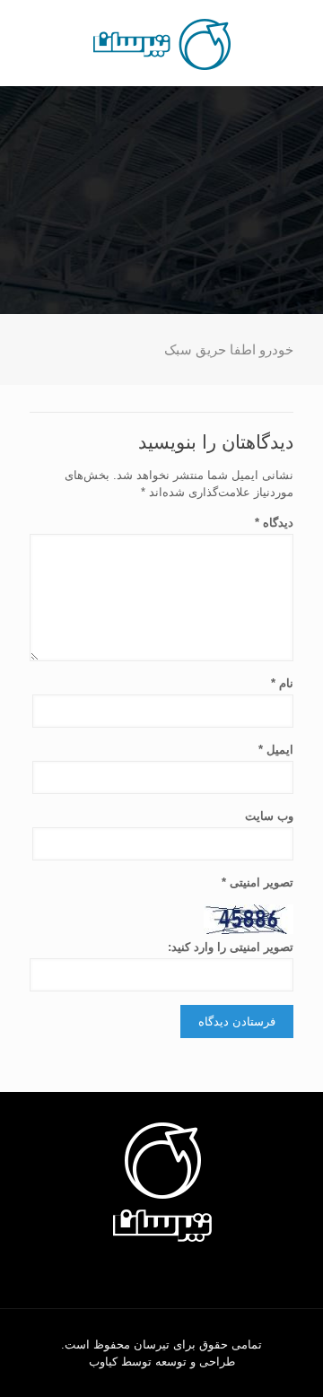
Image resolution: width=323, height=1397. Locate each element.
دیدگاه (274, 522)
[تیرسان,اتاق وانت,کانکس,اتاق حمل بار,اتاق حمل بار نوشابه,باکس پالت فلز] (161, 43)
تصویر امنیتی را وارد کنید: (230, 947)
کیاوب (103, 1361)
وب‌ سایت (269, 816)
